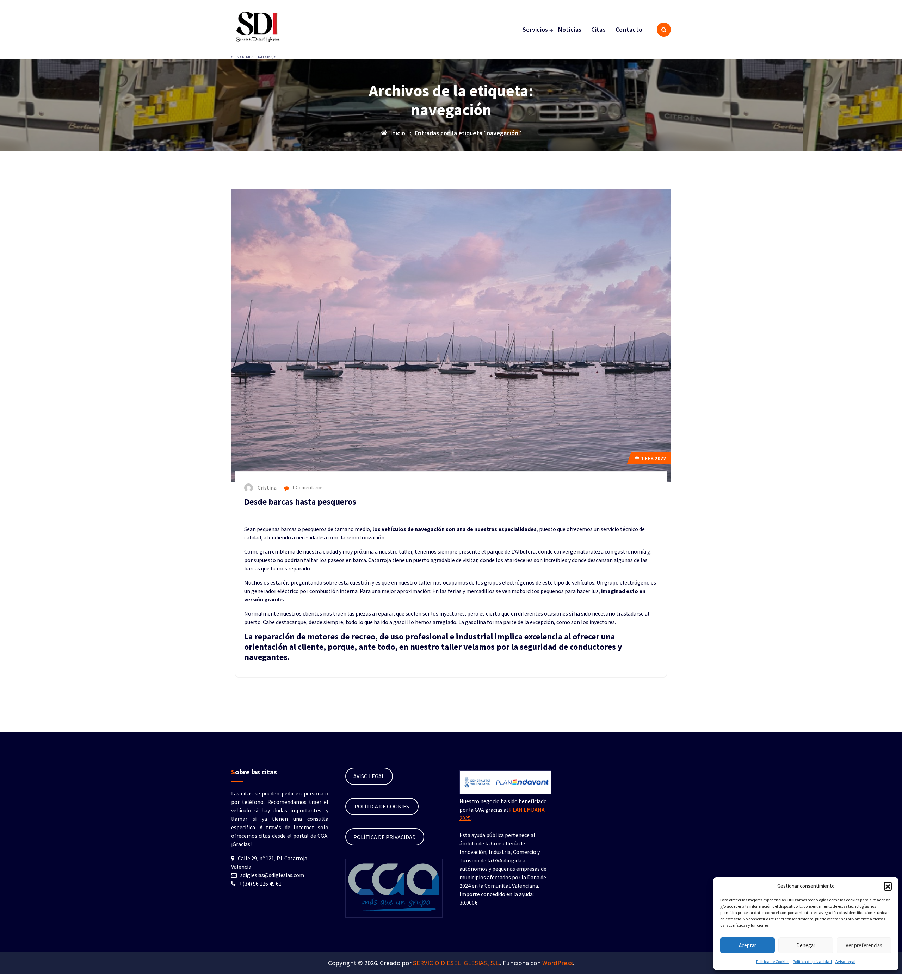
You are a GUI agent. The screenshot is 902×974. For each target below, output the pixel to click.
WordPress (557, 963)
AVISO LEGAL (368, 776)
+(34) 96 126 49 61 (260, 883)
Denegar (805, 945)
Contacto (629, 29)
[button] (887, 885)
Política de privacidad (812, 961)
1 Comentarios (307, 487)
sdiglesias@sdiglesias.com (272, 875)
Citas (598, 29)
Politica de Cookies (772, 961)
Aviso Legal (845, 961)
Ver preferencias (864, 945)
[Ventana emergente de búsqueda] (664, 30)
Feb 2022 (653, 458)
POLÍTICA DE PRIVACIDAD (384, 837)
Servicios (535, 29)
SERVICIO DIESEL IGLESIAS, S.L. (456, 963)
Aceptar (747, 945)
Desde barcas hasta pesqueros (300, 501)
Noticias (569, 29)
